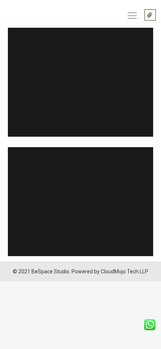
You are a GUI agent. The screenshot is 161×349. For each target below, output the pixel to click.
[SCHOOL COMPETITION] (80, 82)
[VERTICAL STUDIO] (80, 201)
